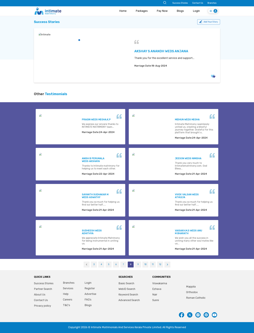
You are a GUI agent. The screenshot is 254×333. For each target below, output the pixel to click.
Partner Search (43, 289)
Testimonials (56, 94)
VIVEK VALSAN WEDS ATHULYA (187, 196)
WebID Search (126, 289)
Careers (67, 299)
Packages (142, 11)
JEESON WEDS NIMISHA (188, 158)
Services (68, 288)
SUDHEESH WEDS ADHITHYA (92, 232)
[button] (79, 40)
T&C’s (66, 305)
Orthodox (192, 292)
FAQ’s (88, 299)
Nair (154, 294)
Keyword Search (128, 294)
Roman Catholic (195, 297)
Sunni (155, 300)
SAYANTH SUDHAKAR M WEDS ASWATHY (95, 196)
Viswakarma (159, 283)
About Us (39, 294)
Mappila (191, 286)
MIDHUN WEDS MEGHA (187, 119)
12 (160, 264)
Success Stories (180, 3)
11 (153, 264)
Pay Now (162, 11)
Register (90, 288)
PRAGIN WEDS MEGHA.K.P (96, 119)
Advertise (90, 294)
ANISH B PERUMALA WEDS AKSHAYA (93, 160)
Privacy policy (42, 305)
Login (196, 11)
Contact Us (197, 3)
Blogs (180, 11)
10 (145, 264)
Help (65, 294)
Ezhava (156, 289)
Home (123, 11)
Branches (212, 3)
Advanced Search (129, 300)
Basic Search (126, 283)
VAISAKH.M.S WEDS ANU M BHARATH (188, 232)
